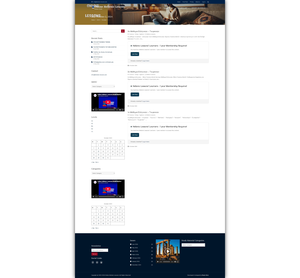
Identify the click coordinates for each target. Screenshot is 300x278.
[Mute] (120, 110)
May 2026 (135, 247)
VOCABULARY (181, 8)
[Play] (93, 110)
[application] (108, 102)
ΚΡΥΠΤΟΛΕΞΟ (97, 57)
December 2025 (136, 265)
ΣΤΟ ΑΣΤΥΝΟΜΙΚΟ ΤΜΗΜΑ (101, 42)
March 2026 (135, 254)
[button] (168, 251)
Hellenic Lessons (151, 34)
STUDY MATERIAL (199, 8)
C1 (92, 131)
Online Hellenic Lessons (109, 6)
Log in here (146, 61)
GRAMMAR (168, 8)
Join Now (135, 54)
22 (98, 154)
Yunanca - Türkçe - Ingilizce (136, 34)
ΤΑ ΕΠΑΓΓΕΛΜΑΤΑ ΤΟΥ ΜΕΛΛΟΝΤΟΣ (105, 47)
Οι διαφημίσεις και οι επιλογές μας (103, 62)
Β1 (92, 126)
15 (98, 151)
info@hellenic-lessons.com (100, 2)
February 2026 (136, 258)
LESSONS (144, 8)
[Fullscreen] (122, 110)
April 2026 (135, 251)
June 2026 (135, 244)
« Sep (92, 162)
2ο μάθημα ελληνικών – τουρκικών (143, 72)
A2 (92, 123)
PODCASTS (156, 8)
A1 (92, 121)
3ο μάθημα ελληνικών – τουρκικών (143, 31)
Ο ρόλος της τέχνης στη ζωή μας (102, 52)
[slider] (166, 261)
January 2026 (136, 261)
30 (103, 158)
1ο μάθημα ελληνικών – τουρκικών (143, 112)
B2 (92, 129)
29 (98, 158)
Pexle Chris (205, 275)
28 (94, 158)
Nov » (97, 162)
